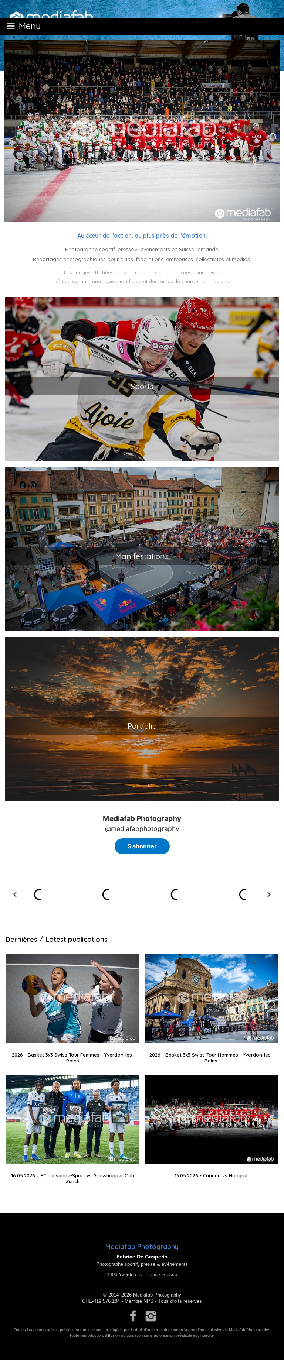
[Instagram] (151, 1316)
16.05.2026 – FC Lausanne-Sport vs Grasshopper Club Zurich (72, 1178)
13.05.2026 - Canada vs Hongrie (211, 1175)
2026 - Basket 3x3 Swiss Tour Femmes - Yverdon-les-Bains (73, 1058)
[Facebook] (133, 1316)
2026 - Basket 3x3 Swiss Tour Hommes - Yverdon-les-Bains (211, 1058)
